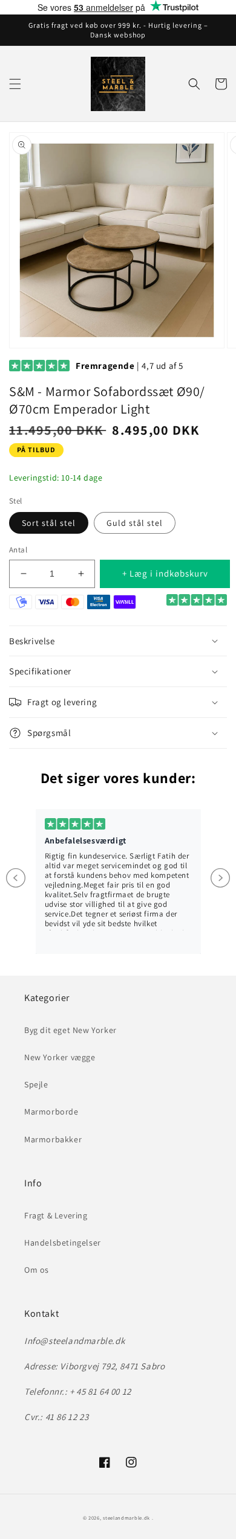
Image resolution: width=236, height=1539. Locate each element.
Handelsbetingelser (62, 1242)
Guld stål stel (135, 522)
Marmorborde (51, 1111)
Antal (18, 550)
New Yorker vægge (60, 1057)
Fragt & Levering (56, 1215)
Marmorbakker (53, 1139)
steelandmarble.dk (126, 1517)
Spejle (36, 1084)
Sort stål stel (49, 522)
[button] (15, 84)
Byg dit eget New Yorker (70, 1030)
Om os (36, 1269)
